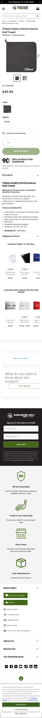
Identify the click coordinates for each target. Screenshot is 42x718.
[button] (7, 109)
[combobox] (21, 16)
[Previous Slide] (1, 2)
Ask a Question (24, 386)
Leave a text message (17, 595)
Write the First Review (21, 358)
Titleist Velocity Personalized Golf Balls (24, 321)
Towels (21, 21)
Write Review (6, 35)
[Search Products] (38, 16)
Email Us (12, 602)
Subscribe (21, 444)
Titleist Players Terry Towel (24, 273)
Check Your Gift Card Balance (19, 631)
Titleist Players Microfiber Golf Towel (10, 273)
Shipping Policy (13, 620)
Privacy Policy (30, 460)
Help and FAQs (12, 609)
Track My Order (13, 615)
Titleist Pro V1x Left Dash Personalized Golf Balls (10, 321)
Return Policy (12, 625)
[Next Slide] (40, 2)
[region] (21, 701)
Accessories (12, 21)
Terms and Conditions (17, 460)
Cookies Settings (21, 709)
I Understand (21, 705)
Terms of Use (32, 700)
